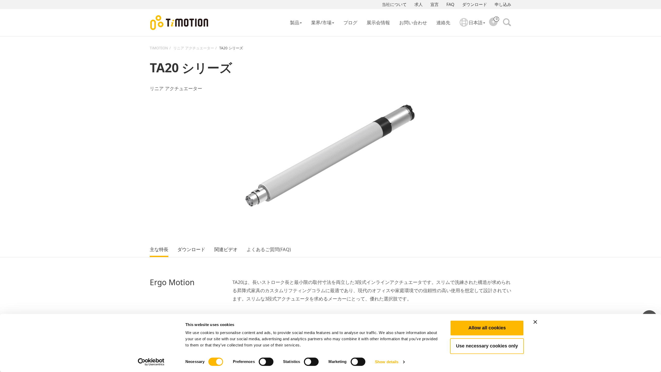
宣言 (434, 4)
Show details (386, 362)
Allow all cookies (487, 327)
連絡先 (443, 22)
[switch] (266, 362)
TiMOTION (159, 47)
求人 (418, 4)
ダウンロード (474, 4)
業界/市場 (321, 22)
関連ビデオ (226, 249)
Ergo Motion (172, 282)
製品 (294, 22)
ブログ (350, 22)
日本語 (476, 22)
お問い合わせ (413, 22)
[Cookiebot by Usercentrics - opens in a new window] (151, 362)
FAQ (450, 4)
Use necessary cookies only (487, 345)
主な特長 (159, 249)
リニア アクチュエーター (193, 47)
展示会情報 (378, 22)
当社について (394, 4)
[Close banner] (535, 322)
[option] (330, 155)
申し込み (503, 4)
